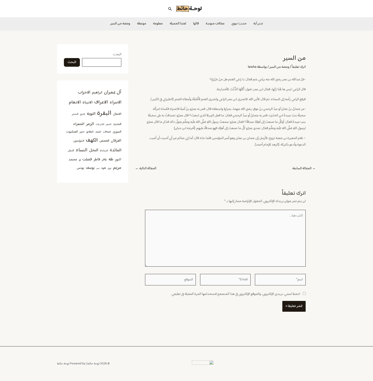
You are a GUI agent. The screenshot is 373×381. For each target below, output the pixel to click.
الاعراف (101, 102)
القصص (104, 141)
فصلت (87, 159)
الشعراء (78, 124)
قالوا (196, 24)
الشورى (117, 131)
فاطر (97, 159)
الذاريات (100, 124)
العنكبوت (72, 132)
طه (111, 159)
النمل (71, 150)
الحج (82, 114)
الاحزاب (84, 92)
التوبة (91, 113)
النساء (81, 150)
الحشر (108, 124)
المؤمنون (78, 141)
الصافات (107, 132)
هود (103, 168)
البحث (117, 54)
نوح (109, 168)
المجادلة (104, 151)
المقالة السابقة (304, 168)
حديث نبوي (239, 24)
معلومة (158, 24)
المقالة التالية (145, 168)
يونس (80, 168)
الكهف (92, 140)
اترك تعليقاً (299, 67)
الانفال (117, 114)
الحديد (117, 124)
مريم (117, 168)
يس (97, 168)
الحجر (75, 114)
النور (118, 160)
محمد (73, 160)
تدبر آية (258, 24)
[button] (170, 8)
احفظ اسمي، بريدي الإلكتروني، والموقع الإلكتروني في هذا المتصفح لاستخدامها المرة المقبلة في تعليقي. (235, 294)
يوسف (90, 168)
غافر (104, 160)
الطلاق (89, 131)
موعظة (141, 24)
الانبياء (87, 102)
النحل (93, 150)
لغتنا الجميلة (178, 24)
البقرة (104, 113)
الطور (81, 132)
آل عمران (112, 92)
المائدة (115, 150)
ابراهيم (97, 92)
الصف (98, 132)
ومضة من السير (120, 24)
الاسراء (115, 102)
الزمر (90, 124)
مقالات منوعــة (215, 24)
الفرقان (116, 141)
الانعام (75, 102)
